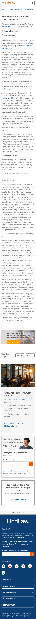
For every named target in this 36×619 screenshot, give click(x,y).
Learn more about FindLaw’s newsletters (15, 471)
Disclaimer (19, 616)
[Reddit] (30, 566)
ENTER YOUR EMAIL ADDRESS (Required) (15, 550)
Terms (3, 616)
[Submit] (31, 464)
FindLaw (3, 10)
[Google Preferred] (3, 573)
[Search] (32, 3)
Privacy (10, 616)
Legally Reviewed (11, 31)
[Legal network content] (32, 605)
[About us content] (32, 580)
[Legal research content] (32, 599)
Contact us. (20, 537)
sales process (6, 72)
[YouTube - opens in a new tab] (10, 566)
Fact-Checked (9, 35)
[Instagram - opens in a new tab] (23, 566)
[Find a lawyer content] (32, 586)
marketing (5, 98)
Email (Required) (8, 460)
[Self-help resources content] (32, 592)
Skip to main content (18, 2)
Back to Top (19, 512)
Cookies (27, 616)
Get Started (14, 342)
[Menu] (3, 3)
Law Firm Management (15, 10)
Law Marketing (28, 10)
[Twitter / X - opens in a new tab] (17, 566)
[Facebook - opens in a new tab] (3, 566)
